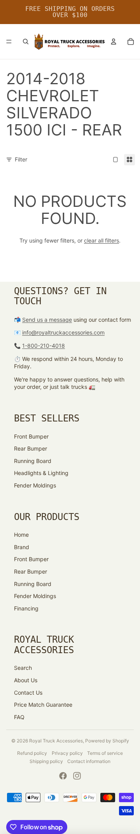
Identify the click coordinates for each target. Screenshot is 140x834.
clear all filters (101, 240)
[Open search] (25, 41)
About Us (25, 680)
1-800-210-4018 (43, 345)
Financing (26, 608)
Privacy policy (67, 753)
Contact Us (28, 692)
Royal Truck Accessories (56, 741)
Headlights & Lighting (41, 473)
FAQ (19, 717)
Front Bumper (31, 436)
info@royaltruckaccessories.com (63, 332)
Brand (21, 547)
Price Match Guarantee (43, 704)
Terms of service (105, 753)
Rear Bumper (30, 448)
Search (23, 667)
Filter (21, 159)
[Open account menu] (113, 41)
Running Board (32, 461)
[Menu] (9, 41)
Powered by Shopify (107, 741)
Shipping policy (46, 761)
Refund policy (32, 753)
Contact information (88, 761)
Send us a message (47, 319)
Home (21, 534)
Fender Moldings (35, 485)
